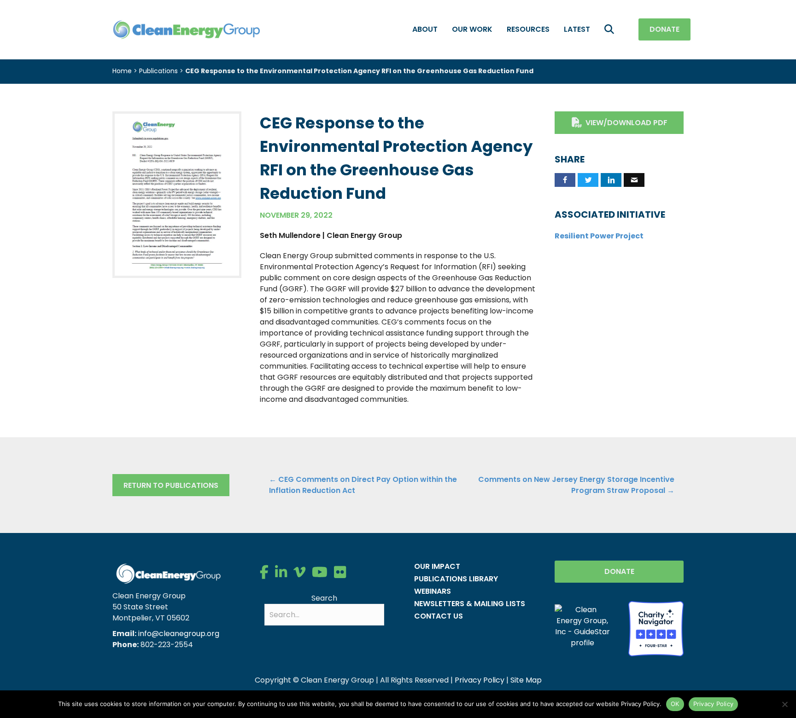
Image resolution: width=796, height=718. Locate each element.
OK (675, 703)
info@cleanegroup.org (178, 633)
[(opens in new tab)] (176, 194)
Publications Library (456, 578)
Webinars (432, 591)
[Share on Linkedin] (611, 180)
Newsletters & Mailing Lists (469, 603)
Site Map (526, 680)
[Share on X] (588, 180)
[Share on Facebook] (565, 180)
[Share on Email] (634, 180)
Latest (577, 29)
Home (122, 70)
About (425, 29)
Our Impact (437, 566)
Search (324, 598)
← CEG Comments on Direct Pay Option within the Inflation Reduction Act (363, 485)
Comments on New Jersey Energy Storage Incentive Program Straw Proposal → (576, 485)
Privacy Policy (479, 680)
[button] (611, 29)
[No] (784, 704)
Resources (528, 29)
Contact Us (438, 616)
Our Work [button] (472, 29)
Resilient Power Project (599, 236)
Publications (158, 70)
